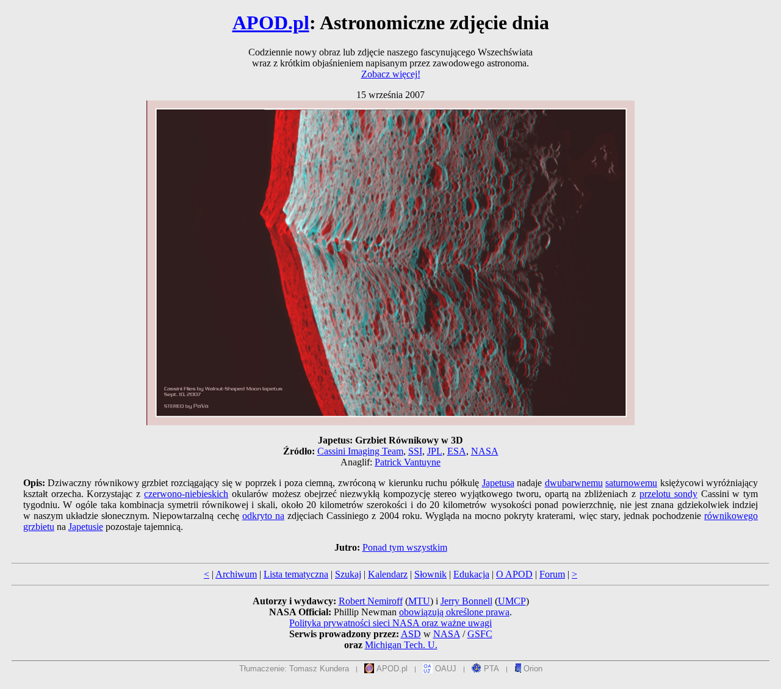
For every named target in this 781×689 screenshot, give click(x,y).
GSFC (479, 634)
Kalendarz (388, 574)
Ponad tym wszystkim (404, 547)
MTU (419, 601)
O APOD (514, 574)
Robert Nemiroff (371, 601)
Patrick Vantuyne (408, 462)
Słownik (430, 574)
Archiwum (236, 574)
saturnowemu (631, 483)
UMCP (512, 601)
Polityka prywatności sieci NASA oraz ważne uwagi (390, 623)
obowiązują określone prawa (454, 612)
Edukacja (471, 574)
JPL (434, 451)
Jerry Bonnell (466, 601)
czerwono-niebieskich (186, 494)
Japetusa (498, 483)
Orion (531, 668)
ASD (411, 634)
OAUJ (444, 668)
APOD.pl (270, 23)
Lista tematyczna (296, 574)
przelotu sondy (668, 494)
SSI (415, 451)
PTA (490, 668)
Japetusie (85, 526)
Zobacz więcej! (390, 74)
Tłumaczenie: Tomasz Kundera (294, 668)
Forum (552, 574)
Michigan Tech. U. (401, 645)
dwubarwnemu (574, 483)
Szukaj (348, 574)
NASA (484, 451)
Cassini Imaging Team (360, 451)
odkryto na (263, 516)
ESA (456, 451)
